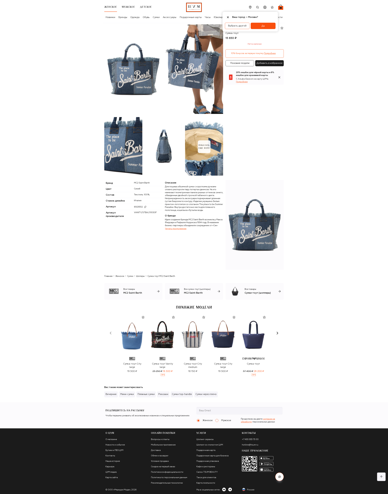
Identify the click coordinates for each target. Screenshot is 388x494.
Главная (108, 276)
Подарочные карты (191, 17)
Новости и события (115, 445)
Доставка (156, 450)
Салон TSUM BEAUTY (207, 472)
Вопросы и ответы (160, 439)
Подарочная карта (205, 450)
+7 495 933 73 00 (250, 439)
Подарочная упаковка (207, 461)
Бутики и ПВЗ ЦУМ (114, 450)
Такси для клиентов (206, 478)
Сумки (156, 17)
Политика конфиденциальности (167, 472)
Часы (208, 17)
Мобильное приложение (163, 445)
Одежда (135, 17)
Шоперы (140, 276)
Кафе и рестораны (205, 467)
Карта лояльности (205, 483)
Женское (119, 276)
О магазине (111, 439)
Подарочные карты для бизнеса (212, 456)
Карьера (109, 467)
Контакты (110, 456)
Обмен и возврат (159, 456)
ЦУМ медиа (111, 472)
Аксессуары (169, 17)
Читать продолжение (175, 229)
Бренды (122, 17)
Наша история (112, 461)
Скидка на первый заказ (163, 467)
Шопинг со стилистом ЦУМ (209, 445)
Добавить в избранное (269, 63)
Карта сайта (111, 478)
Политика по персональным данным (169, 478)
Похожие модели (239, 63)
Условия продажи (160, 461)
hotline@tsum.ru (250, 445)
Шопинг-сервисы (205, 439)
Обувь (146, 17)
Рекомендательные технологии (167, 483)
